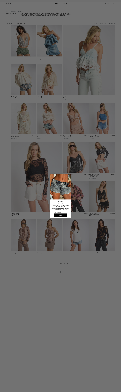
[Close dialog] (69, 176)
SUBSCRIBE (61, 215)
